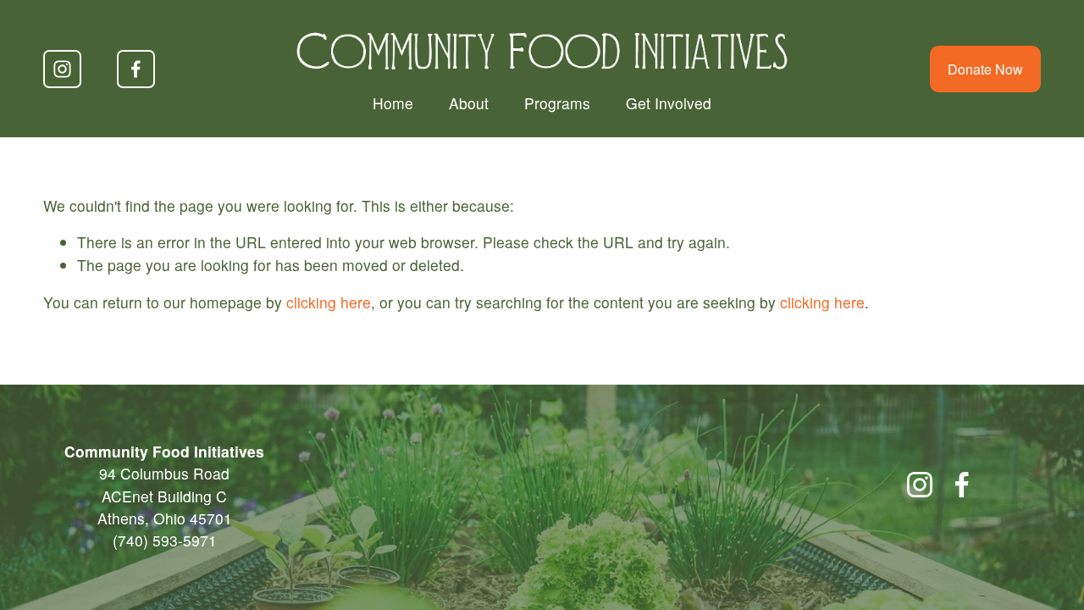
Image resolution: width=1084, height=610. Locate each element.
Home (393, 103)
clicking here (328, 302)
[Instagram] (62, 69)
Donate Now (985, 69)
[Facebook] (136, 69)
